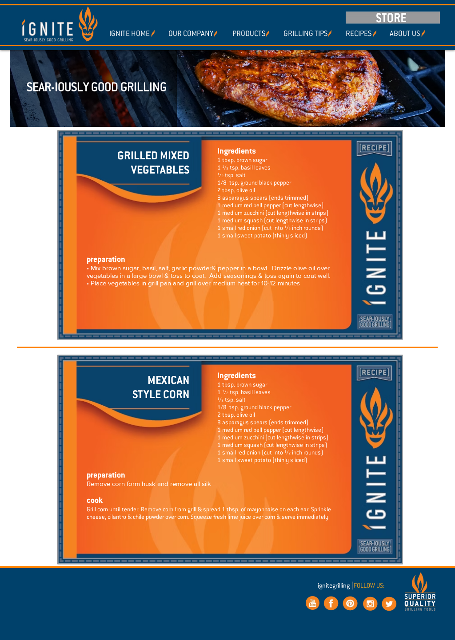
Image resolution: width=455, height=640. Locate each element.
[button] (248, 34)
